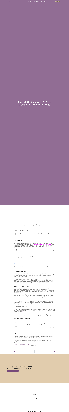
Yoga (41, 1)
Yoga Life (29, 1)
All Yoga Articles (34, 1)
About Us (38, 1)
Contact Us (44, 1)
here (22, 311)
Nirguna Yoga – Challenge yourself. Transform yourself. (42, 244)
